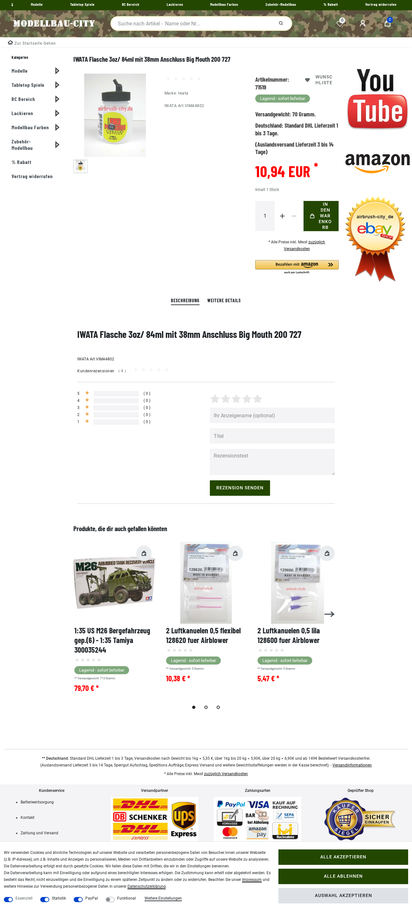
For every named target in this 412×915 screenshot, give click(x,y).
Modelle (20, 71)
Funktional (126, 898)
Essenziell (24, 898)
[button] (296, 267)
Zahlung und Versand (39, 833)
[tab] (185, 301)
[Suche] (281, 23)
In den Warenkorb (325, 216)
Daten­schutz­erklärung (146, 886)
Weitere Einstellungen (163, 898)
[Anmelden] (364, 23)
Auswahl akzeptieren (343, 895)
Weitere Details (224, 300)
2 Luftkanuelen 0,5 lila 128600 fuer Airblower (289, 635)
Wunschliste (323, 80)
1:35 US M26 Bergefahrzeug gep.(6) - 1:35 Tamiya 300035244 (112, 640)
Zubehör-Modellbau (22, 144)
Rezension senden (240, 488)
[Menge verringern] (294, 216)
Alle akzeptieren (343, 857)
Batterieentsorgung (37, 802)
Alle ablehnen (343, 876)
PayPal (91, 898)
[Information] (11, 5)
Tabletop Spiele (28, 85)
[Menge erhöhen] (282, 216)
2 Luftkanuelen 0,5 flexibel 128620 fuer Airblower (203, 635)
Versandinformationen (352, 765)
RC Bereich (23, 99)
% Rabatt (22, 162)
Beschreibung (185, 300)
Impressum (252, 879)
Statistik (59, 898)
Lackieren (22, 113)
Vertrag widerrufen (32, 176)
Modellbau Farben (30, 127)
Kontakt (27, 817)
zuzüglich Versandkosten (226, 774)
